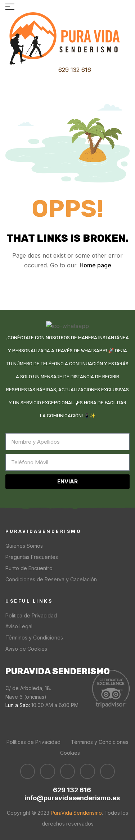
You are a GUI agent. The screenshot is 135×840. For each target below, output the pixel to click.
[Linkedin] (87, 771)
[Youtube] (47, 771)
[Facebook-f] (27, 771)
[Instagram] (107, 771)
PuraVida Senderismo (75, 813)
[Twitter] (67, 771)
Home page (95, 265)
